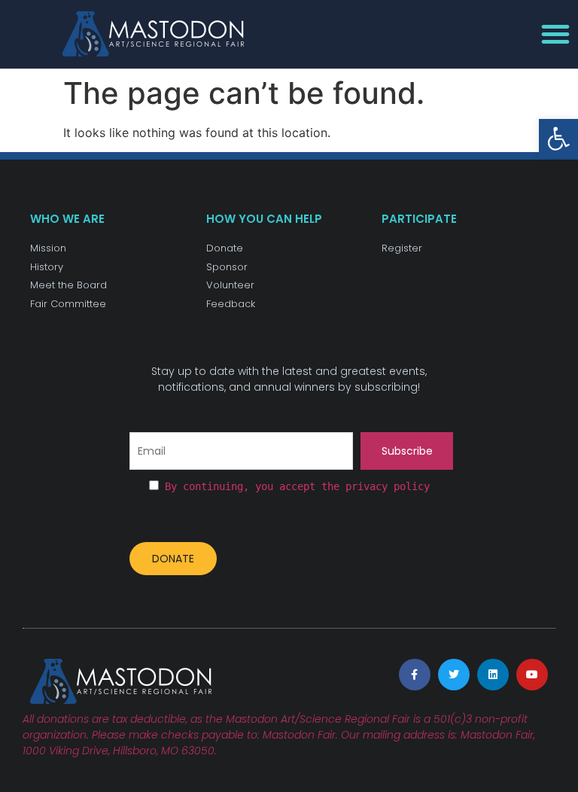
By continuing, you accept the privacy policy (297, 486)
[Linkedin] (493, 674)
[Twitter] (454, 674)
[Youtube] (532, 674)
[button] (558, 138)
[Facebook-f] (414, 674)
